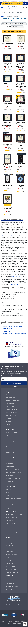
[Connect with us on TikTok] (9, 604)
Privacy (4, 621)
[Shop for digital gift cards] (14, 353)
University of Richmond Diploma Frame (14, 235)
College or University (11, 432)
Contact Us (9, 540)
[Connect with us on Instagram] (12, 604)
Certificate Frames (11, 398)
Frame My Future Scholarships (14, 514)
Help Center (9, 589)
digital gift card (14, 284)
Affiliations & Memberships (13, 498)
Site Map (23, 621)
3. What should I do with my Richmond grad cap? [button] (12, 301)
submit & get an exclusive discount (14, 383)
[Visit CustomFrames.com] (22, 1)
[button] (24, 7)
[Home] (14, 7)
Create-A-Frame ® (16, 276)
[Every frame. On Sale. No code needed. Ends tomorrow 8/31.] (14, 3)
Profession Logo (10, 441)
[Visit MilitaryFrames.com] (14, 1)
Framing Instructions (11, 554)
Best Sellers (9, 424)
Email (7, 578)
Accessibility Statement (12, 504)
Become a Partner (11, 523)
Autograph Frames (11, 415)
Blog (7, 501)
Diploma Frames (10, 395)
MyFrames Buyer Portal (12, 572)
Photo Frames (9, 418)
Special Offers (10, 563)
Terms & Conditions (13, 621)
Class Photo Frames (11, 412)
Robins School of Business (10, 328)
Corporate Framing (11, 526)
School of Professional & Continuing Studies (14, 333)
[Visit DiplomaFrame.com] (5, 1)
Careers (8, 492)
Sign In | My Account (11, 543)
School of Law (6, 331)
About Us (8, 489)
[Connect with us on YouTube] (15, 604)
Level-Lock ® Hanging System (14, 472)
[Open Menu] (2, 8)
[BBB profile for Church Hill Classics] (5, 615)
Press (7, 495)
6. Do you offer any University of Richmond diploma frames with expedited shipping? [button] (12, 314)
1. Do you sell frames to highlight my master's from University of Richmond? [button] (13, 293)
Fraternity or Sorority (11, 450)
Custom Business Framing (13, 529)
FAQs (7, 557)
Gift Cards (9, 421)
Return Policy (9, 551)
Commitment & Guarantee (13, 478)
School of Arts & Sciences (10, 330)
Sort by (9, 26)
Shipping (8, 549)
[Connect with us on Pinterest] (18, 604)
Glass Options (10, 466)
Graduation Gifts (10, 453)
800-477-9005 (10, 584)
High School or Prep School (13, 435)
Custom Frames (10, 406)
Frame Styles (9, 475)
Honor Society (10, 447)
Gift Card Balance (11, 566)
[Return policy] (14, 615)
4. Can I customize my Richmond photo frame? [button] (11, 306)
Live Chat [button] (8, 581)
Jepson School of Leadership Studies (12, 326)
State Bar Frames (10, 403)
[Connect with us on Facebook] (6, 604)
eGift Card (14, 359)
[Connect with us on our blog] (21, 604)
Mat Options (9, 463)
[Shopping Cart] (26, 7)
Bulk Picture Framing (11, 532)
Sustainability (9, 481)
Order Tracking (10, 546)
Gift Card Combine (11, 569)
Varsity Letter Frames (12, 409)
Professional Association (13, 438)
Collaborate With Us (11, 517)
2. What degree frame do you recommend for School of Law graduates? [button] (13, 297)
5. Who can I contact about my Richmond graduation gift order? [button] (12, 310)
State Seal (9, 444)
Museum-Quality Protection (13, 469)
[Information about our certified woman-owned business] (23, 615)
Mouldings (9, 461)
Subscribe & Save (10, 560)
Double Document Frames (13, 400)
